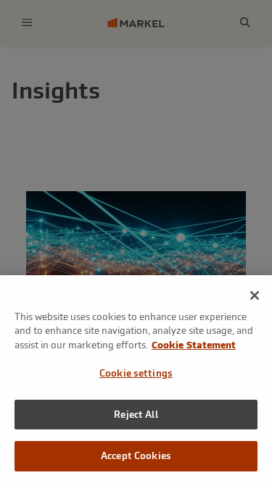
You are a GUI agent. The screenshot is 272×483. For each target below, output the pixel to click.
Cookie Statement (194, 345)
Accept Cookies (136, 455)
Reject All (135, 414)
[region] (136, 379)
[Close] (255, 295)
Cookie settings (136, 373)
